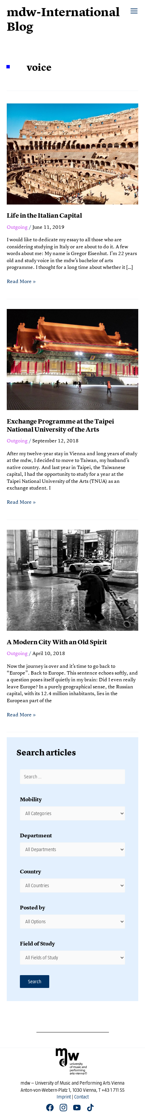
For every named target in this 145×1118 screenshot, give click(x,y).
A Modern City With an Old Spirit (57, 642)
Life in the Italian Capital (44, 215)
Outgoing (17, 227)
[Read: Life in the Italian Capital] (72, 153)
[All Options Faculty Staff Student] (72, 921)
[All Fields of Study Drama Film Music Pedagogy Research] (72, 958)
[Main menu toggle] (134, 7)
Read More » (21, 281)
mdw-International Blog (63, 19)
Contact (81, 1096)
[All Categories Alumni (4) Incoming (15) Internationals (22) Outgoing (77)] (72, 813)
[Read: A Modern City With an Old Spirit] (72, 579)
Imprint (64, 1096)
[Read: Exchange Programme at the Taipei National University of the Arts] (72, 358)
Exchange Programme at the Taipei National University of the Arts (60, 425)
